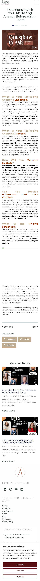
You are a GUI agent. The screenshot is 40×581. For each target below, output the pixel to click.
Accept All (20, 565)
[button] (36, 3)
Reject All (20, 577)
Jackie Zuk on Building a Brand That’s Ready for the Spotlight (17, 441)
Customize (20, 571)
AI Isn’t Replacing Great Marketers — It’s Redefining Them (19, 391)
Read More (8, 411)
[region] (20, 562)
